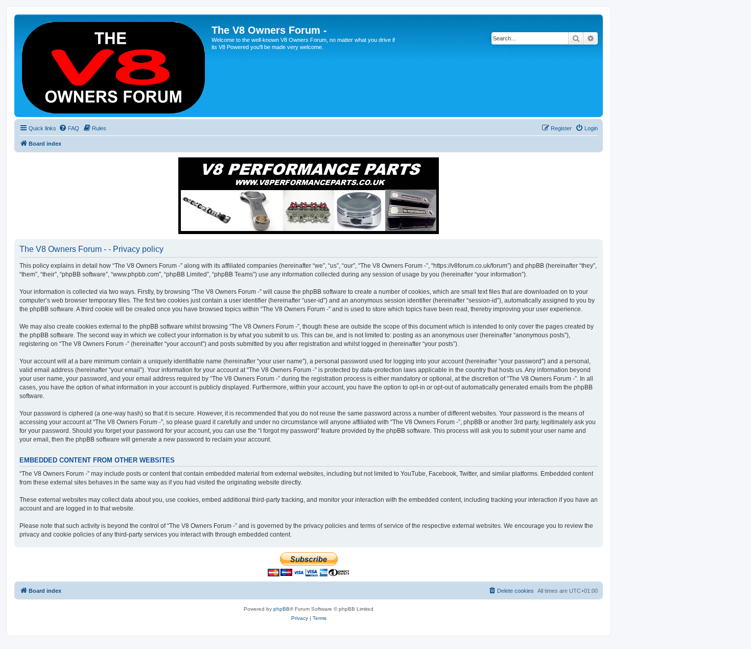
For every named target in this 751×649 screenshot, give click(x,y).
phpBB (281, 609)
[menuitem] (69, 128)
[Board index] (114, 65)
